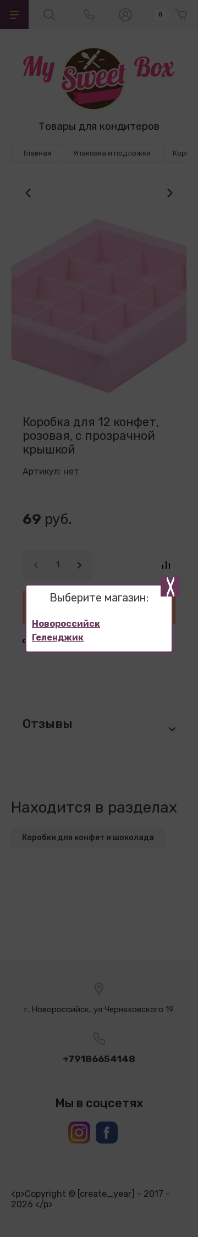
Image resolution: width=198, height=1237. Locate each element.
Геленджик (58, 637)
